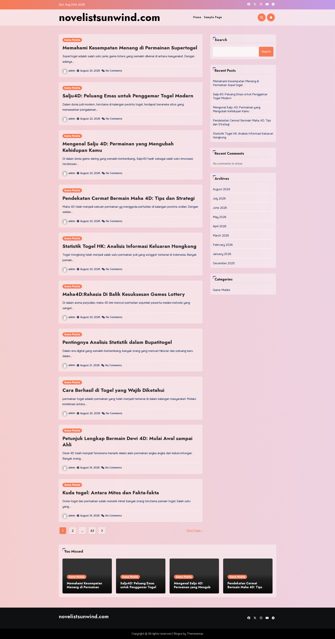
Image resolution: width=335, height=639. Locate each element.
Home (197, 17)
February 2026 (223, 245)
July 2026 (219, 198)
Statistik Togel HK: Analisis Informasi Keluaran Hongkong (129, 246)
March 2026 (221, 235)
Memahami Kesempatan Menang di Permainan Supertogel (129, 47)
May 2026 (219, 217)
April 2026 (219, 226)
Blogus (178, 634)
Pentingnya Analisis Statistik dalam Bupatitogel (117, 342)
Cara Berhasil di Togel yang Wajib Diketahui (113, 390)
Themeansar (195, 634)
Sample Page (213, 17)
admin (71, 70)
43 (92, 531)
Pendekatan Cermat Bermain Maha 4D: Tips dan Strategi (128, 198)
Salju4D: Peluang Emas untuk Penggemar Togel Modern (127, 95)
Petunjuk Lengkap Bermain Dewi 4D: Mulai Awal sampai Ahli (127, 441)
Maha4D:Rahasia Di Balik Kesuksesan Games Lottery (123, 294)
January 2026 (222, 254)
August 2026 (221, 189)
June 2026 (220, 208)
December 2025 (224, 263)
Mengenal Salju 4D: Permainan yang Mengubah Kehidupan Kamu (118, 147)
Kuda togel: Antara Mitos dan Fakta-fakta (110, 492)
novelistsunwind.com (109, 17)
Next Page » (194, 530)
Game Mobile (72, 40)
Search (221, 39)
